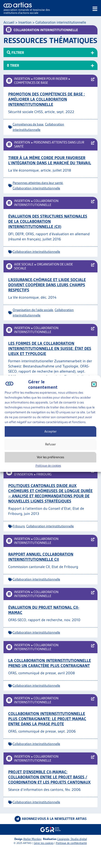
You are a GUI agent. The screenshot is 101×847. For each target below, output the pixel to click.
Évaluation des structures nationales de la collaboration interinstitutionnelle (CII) (47, 221)
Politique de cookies (48, 465)
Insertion (24, 22)
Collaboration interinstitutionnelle (36, 188)
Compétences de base (31, 82)
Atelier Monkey (32, 839)
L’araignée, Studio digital (72, 839)
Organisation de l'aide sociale (33, 310)
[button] (94, 384)
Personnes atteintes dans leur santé (38, 183)
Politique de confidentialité (71, 843)
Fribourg (44, 474)
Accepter (50, 431)
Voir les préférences (50, 457)
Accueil (9, 22)
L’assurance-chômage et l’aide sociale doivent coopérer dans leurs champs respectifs (47, 284)
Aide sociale (23, 264)
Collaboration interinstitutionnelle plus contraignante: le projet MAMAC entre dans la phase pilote (47, 718)
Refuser (50, 444)
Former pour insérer (50, 79)
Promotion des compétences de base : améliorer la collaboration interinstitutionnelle (46, 99)
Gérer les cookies (44, 843)
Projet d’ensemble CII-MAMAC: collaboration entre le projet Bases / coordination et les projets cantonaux (49, 777)
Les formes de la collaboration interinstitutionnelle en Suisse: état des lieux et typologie (49, 348)
